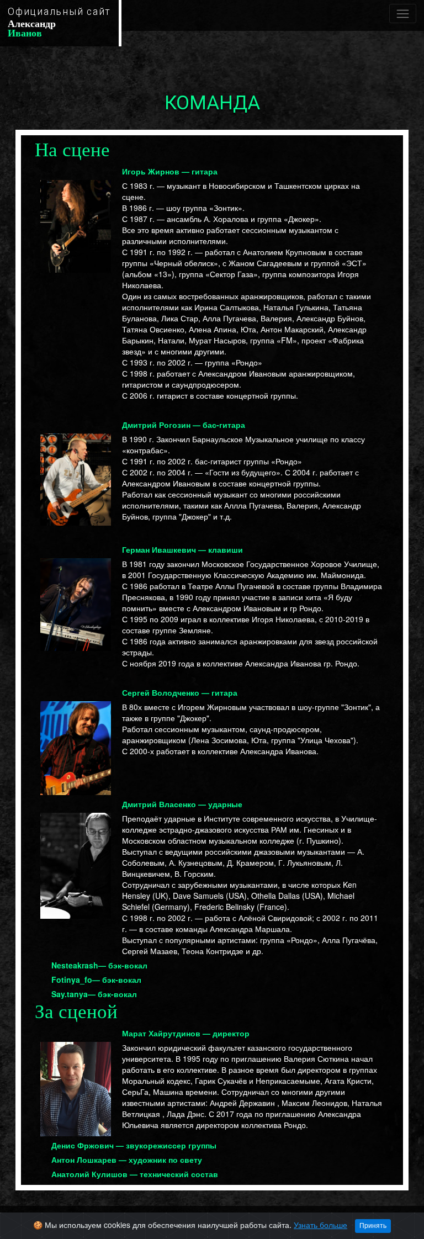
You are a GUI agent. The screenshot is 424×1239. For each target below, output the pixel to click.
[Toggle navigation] (402, 13)
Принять (372, 1226)
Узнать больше (320, 1224)
